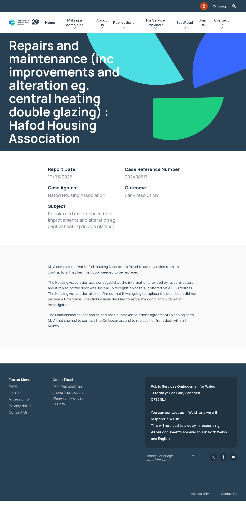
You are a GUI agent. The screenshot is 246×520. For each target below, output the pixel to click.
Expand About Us (101, 28)
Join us (202, 22)
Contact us (221, 22)
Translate (166, 460)
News (13, 386)
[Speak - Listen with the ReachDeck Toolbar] (204, 6)
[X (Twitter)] (213, 457)
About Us (101, 22)
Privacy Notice (20, 405)
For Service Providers (155, 22)
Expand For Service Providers (155, 28)
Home (50, 22)
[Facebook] (223, 457)
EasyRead (184, 22)
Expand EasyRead (185, 28)
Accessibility (19, 399)
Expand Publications (123, 28)
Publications (123, 22)
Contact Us (18, 412)
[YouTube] (233, 457)
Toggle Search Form (234, 6)
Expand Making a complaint (74, 28)
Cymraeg (219, 6)
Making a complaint (74, 22)
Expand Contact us (221, 28)
